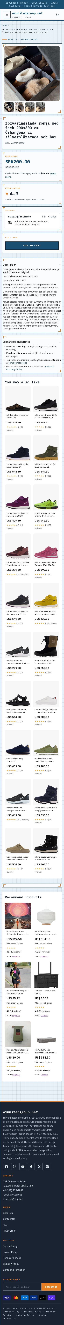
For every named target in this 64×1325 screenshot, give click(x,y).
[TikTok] (31, 1166)
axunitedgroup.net (27, 14)
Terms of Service (12, 1257)
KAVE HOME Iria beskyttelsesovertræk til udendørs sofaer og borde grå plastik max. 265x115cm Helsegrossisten (46, 1051)
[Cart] (57, 14)
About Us (8, 1213)
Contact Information (14, 1269)
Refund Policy (10, 1246)
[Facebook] (6, 1166)
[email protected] (18, 362)
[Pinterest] (47, 1166)
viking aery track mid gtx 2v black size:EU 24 (46, 416)
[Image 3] (30, 107)
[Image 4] (40, 107)
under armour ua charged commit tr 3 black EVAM (15, 809)
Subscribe (51, 1287)
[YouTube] (22, 1166)
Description (9, 264)
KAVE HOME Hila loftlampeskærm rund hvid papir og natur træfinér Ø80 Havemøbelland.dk (45, 933)
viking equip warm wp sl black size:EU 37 (46, 858)
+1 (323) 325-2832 (13, 1190)
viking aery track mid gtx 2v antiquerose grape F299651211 (17, 564)
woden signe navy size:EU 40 (14, 760)
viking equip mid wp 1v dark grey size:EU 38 (17, 612)
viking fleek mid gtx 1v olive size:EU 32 (45, 465)
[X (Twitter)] (39, 1166)
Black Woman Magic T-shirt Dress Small (17, 992)
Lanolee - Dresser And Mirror (45, 992)
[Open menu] (7, 14)
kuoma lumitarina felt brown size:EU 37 (45, 661)
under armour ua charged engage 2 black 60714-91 (17, 662)
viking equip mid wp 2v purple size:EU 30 (17, 514)
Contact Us (9, 1219)
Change (52, 216)
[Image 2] (19, 107)
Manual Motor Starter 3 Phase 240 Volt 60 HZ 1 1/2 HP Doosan (17, 1051)
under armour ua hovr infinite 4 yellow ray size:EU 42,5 (45, 515)
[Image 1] (9, 107)
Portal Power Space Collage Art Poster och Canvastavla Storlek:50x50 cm (16, 933)
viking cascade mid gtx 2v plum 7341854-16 (45, 563)
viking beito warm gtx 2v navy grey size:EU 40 (46, 809)
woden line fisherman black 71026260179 (16, 710)
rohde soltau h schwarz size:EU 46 (17, 416)
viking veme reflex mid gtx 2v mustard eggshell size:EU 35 (46, 613)
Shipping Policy (11, 1263)
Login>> (16, 956)
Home (4, 25)
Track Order (9, 1230)
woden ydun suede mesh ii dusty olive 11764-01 (43, 760)
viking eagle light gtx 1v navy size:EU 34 (17, 465)
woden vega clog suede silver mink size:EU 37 (17, 858)
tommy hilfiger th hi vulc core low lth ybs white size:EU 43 (46, 711)
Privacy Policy (10, 1252)
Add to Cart (32, 245)
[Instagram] (14, 1166)
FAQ (5, 1224)
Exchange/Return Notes (16, 341)
